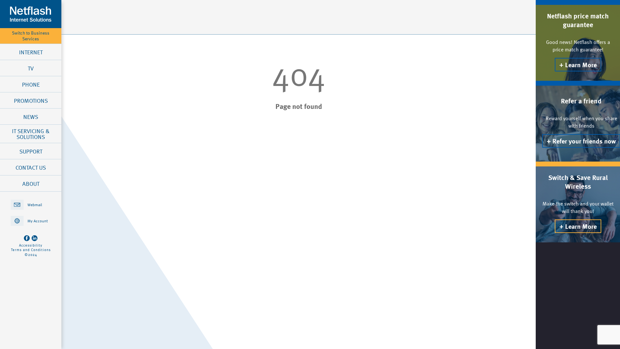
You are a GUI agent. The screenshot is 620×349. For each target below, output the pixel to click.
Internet (31, 52)
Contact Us (31, 167)
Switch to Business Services (30, 36)
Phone (31, 84)
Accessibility (30, 245)
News (30, 116)
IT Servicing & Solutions (30, 134)
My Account (37, 221)
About (30, 183)
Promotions (31, 100)
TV (31, 68)
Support (30, 151)
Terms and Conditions (31, 249)
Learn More (581, 64)
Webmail (34, 204)
